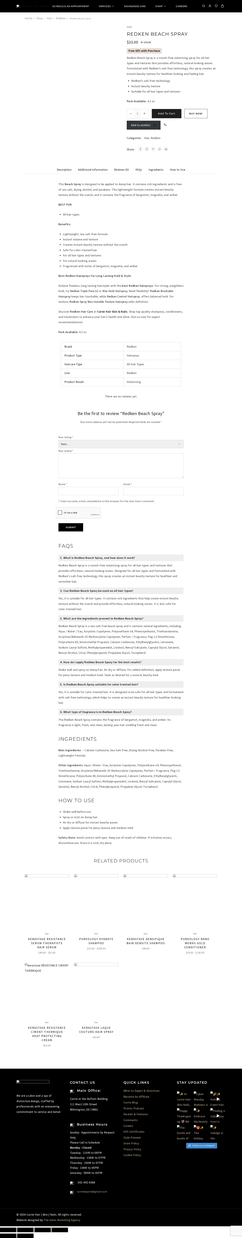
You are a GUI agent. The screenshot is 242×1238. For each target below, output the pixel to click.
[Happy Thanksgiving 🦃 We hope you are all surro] (184, 1115)
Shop (158, 6)
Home (28, 18)
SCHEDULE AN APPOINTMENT (70, 6)
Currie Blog (130, 1102)
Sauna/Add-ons (135, 6)
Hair (49, 18)
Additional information (93, 169)
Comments (130, 1120)
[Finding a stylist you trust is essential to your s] (218, 1115)
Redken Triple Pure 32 (84, 291)
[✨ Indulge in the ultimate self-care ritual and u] (218, 1132)
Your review (65, 450)
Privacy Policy (132, 1149)
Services (105, 6)
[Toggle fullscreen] (42, 1230)
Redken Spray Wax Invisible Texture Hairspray (98, 302)
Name (62, 484)
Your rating (65, 437)
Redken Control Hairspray (123, 296)
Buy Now (195, 113)
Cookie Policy (132, 1155)
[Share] (25, 1230)
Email (127, 484)
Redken (61, 18)
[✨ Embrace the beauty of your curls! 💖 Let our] (201, 1115)
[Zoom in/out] (60, 1230)
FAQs (138, 169)
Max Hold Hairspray (114, 291)
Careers (181, 6)
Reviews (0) (121, 169)
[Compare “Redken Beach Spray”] (165, 125)
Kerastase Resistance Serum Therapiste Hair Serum (47, 943)
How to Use (177, 169)
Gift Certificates (133, 1131)
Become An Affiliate (136, 1097)
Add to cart (166, 113)
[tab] (64, 169)
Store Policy (131, 1143)
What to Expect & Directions (141, 1091)
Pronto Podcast (133, 1108)
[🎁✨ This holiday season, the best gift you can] (201, 1132)
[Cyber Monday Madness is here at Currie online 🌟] (201, 1099)
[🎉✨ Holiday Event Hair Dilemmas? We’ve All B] (218, 1099)
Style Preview (132, 1137)
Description (64, 169)
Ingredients (155, 169)
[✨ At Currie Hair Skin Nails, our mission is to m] (184, 1099)
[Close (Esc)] (8, 1230)
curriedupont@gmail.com (92, 1191)
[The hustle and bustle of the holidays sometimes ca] (184, 1132)
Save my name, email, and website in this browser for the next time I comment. (108, 501)
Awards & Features (135, 1114)
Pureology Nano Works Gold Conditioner (195, 943)
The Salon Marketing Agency (62, 1220)
